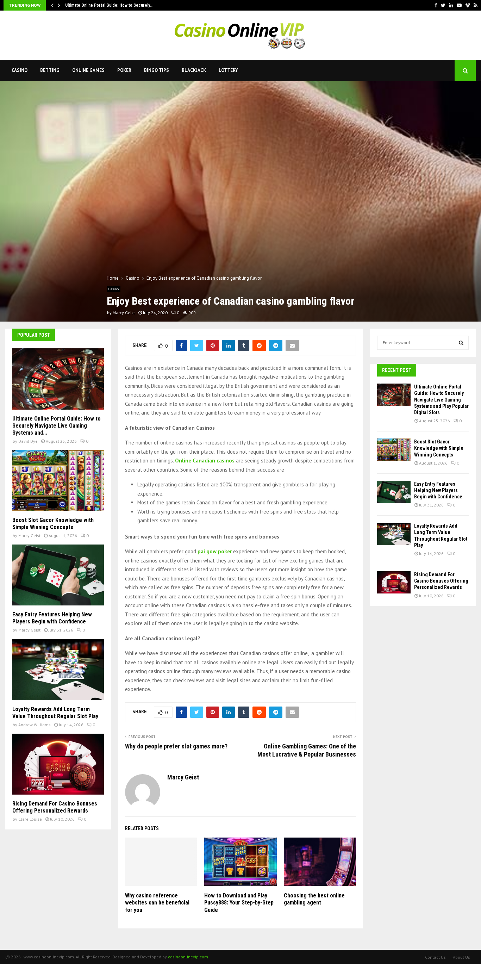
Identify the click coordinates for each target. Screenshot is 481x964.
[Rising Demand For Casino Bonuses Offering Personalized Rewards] (58, 764)
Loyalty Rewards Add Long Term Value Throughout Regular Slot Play (55, 713)
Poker (124, 70)
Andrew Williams (34, 724)
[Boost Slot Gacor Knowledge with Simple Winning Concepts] (58, 480)
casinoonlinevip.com (188, 956)
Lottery (228, 70)
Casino (19, 70)
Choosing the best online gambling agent (314, 899)
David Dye (28, 441)
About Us (461, 957)
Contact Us (435, 957)
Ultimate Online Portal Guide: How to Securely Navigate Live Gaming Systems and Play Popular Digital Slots (441, 399)
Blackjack (194, 70)
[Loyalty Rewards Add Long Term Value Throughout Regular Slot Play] (58, 669)
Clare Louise (30, 819)
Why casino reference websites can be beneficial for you (157, 903)
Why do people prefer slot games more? (176, 746)
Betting (50, 70)
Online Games (88, 70)
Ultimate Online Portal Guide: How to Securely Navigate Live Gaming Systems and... (56, 425)
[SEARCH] (461, 343)
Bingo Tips (156, 70)
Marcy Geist (124, 312)
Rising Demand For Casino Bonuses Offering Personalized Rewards (54, 807)
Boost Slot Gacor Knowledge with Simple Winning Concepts (53, 523)
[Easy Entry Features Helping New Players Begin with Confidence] (58, 575)
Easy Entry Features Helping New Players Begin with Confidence (52, 618)
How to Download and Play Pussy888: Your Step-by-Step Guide (239, 903)
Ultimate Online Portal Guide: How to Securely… (108, 5)
